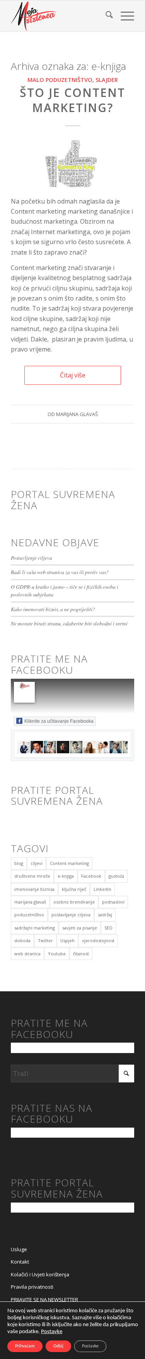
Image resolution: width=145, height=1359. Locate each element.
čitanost (81, 953)
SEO (108, 928)
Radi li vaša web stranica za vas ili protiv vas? (60, 572)
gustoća (116, 876)
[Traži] (105, 15)
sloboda (22, 940)
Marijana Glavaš (77, 414)
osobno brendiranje (74, 902)
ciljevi (37, 863)
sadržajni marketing (34, 928)
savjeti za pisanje (79, 928)
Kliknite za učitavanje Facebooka (59, 721)
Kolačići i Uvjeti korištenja (40, 1274)
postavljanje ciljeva (70, 914)
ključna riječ (74, 889)
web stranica (27, 953)
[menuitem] (105, 15)
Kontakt (20, 1261)
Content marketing (69, 863)
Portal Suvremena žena (63, 500)
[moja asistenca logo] (60, 15)
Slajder (107, 79)
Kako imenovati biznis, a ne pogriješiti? (53, 609)
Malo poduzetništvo (59, 79)
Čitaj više (72, 375)
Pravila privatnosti (32, 1286)
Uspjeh (67, 940)
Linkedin (102, 889)
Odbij (58, 1346)
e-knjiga (66, 876)
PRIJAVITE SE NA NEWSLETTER (44, 1299)
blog (18, 863)
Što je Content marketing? (72, 100)
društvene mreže (32, 876)
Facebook (91, 876)
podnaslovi (113, 902)
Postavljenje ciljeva (31, 557)
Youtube (57, 953)
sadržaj (105, 914)
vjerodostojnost (98, 940)
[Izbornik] (123, 15)
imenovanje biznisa (34, 889)
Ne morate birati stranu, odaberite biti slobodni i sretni (69, 623)
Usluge (19, 1249)
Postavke (51, 1332)
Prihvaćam (25, 1346)
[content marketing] (72, 163)
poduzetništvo (29, 914)
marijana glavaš (30, 902)
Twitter (45, 940)
